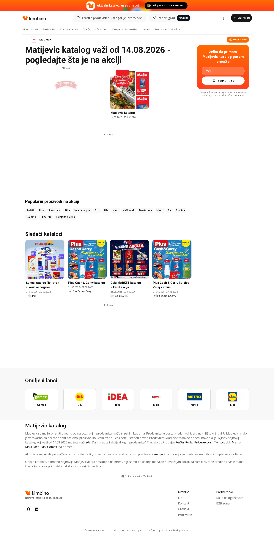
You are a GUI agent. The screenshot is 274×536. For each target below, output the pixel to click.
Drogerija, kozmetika (125, 29)
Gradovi (175, 29)
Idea (36, 447)
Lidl (228, 442)
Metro (236, 442)
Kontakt (183, 503)
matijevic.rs (162, 454)
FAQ (181, 498)
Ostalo (146, 29)
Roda (188, 442)
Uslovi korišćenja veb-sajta (127, 530)
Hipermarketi (30, 29)
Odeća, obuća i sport (95, 29)
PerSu (179, 442)
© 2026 (94, 530)
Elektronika (49, 29)
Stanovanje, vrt (69, 29)
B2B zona (223, 503)
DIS (43, 447)
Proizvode (161, 29)
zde (88, 442)
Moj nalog (243, 17)
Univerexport (203, 442)
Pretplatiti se (240, 39)
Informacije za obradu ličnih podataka (169, 530)
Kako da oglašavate (229, 498)
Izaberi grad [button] (166, 18)
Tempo (219, 442)
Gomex (52, 447)
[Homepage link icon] (122, 476)
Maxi (28, 447)
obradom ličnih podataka (230, 95)
